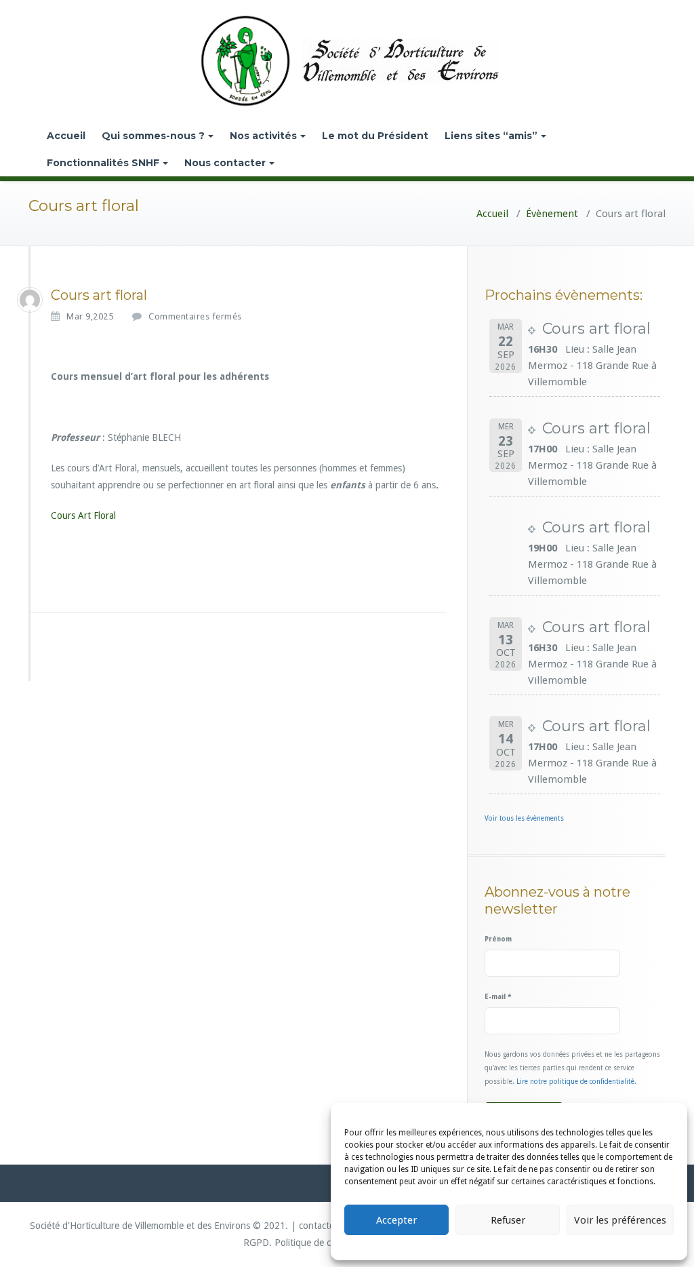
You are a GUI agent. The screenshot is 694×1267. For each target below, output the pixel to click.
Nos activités (263, 136)
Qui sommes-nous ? (153, 136)
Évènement (552, 214)
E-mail (498, 996)
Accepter (396, 1220)
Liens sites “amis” (491, 136)
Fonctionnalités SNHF (103, 163)
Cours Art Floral (83, 515)
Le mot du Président (375, 136)
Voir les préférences (620, 1220)
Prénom (498, 939)
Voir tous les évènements (524, 818)
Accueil (66, 136)
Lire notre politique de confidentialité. (576, 1081)
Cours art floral (596, 328)
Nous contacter (225, 163)
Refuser (508, 1220)
